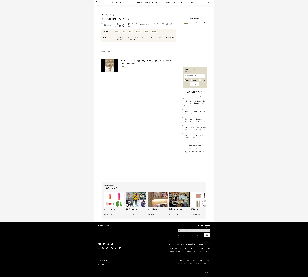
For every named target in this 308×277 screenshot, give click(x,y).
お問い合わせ (207, 251)
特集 (120, 2)
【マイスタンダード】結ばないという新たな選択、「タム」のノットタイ (195, 120)
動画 (169, 37)
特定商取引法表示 (206, 263)
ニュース (114, 2)
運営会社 (183, 251)
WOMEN (195, 80)
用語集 (191, 2)
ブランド (181, 260)
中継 (173, 37)
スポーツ (116, 39)
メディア (142, 37)
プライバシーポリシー (198, 251)
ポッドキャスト (184, 2)
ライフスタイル (124, 39)
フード (165, 37)
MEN (187, 80)
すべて (116, 37)
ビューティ (125, 2)
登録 (194, 84)
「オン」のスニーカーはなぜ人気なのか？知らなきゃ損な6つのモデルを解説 (195, 103)
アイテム (188, 260)
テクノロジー (159, 37)
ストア (132, 2)
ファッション (122, 37)
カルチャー (132, 39)
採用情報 (172, 251)
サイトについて (164, 251)
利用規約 (189, 251)
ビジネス (136, 37)
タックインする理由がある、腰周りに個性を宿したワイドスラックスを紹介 (195, 128)
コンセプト (207, 260)
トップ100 (154, 2)
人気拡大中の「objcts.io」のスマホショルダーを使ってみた (195, 112)
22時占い (147, 2)
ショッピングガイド (177, 263)
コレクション (169, 2)
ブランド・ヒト (140, 2)
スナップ (161, 2)
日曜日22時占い (190, 244)
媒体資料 (178, 251)
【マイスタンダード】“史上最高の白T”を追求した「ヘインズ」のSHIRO (194, 136)
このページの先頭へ (105, 225)
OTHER (203, 80)
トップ (97, 5)
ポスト (176, 2)
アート (152, 37)
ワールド (147, 37)
